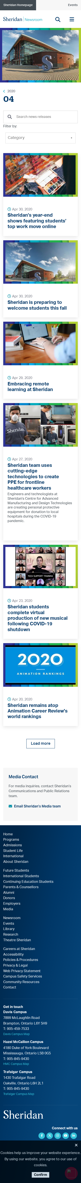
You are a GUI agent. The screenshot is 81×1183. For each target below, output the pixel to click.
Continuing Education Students (28, 881)
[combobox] (40, 117)
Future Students (16, 870)
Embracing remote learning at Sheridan (30, 387)
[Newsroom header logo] (22, 19)
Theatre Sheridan (17, 940)
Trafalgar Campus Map (18, 1094)
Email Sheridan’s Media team (37, 806)
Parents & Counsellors (20, 887)
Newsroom (12, 918)
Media (8, 909)
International (13, 856)
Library (8, 929)
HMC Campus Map (16, 1064)
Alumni (8, 892)
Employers (11, 903)
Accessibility (13, 954)
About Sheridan (15, 861)
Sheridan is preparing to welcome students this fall (37, 305)
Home (8, 834)
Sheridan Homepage (18, 5)
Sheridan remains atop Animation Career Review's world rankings (38, 711)
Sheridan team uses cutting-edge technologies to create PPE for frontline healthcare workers (33, 476)
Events (73, 5)
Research (10, 934)
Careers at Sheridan (19, 949)
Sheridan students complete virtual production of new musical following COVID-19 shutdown (38, 618)
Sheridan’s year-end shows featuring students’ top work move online (37, 221)
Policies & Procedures (20, 960)
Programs (11, 839)
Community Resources (21, 982)
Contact (9, 987)
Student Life (13, 851)
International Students (21, 876)
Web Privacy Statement (22, 971)
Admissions (12, 845)
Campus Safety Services (22, 976)
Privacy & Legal (15, 965)
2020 (11, 91)
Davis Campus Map (16, 1034)
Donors (9, 898)
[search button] (58, 19)
